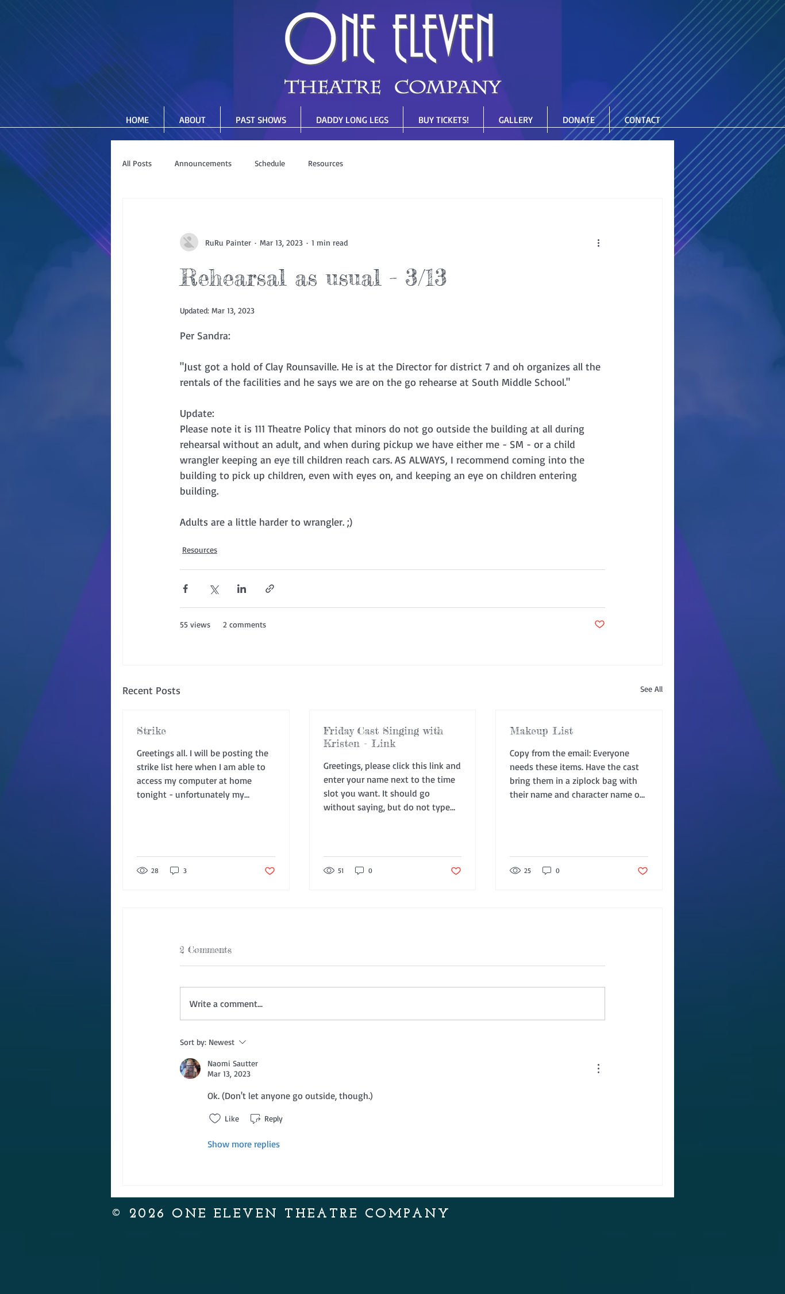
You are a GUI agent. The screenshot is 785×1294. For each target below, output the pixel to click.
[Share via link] (269, 588)
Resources (325, 163)
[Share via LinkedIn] (241, 588)
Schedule (270, 163)
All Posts (137, 163)
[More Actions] (598, 1068)
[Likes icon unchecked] (214, 1118)
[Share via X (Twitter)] (213, 588)
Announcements (203, 163)
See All (651, 689)
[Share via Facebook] (185, 588)
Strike (151, 730)
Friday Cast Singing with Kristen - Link (383, 736)
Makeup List (541, 730)
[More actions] (598, 242)
